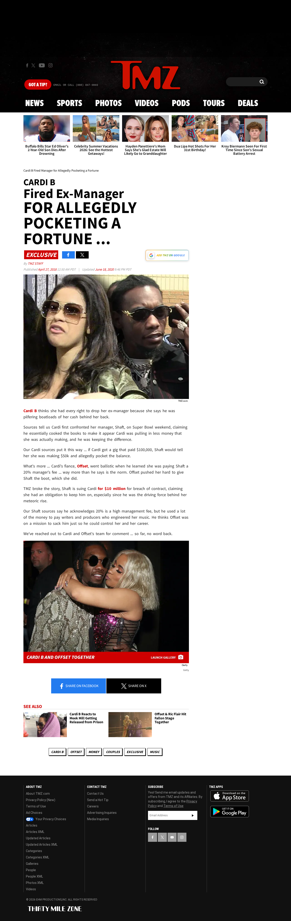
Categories (34, 851)
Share (81, 685)
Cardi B (57, 752)
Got (38, 85)
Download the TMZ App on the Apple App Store (229, 796)
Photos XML (35, 883)
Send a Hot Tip (97, 800)
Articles (31, 825)
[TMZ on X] (34, 65)
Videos (146, 103)
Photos (108, 103)
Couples (113, 752)
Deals (248, 103)
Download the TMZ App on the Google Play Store (229, 811)
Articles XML (35, 832)
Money (93, 752)
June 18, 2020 (104, 269)
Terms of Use (36, 806)
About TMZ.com (38, 793)
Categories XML (37, 857)
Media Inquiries (98, 819)
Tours (214, 103)
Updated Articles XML (42, 844)
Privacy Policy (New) (40, 800)
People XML (34, 876)
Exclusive (135, 752)
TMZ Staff (35, 263)
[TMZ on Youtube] (42, 65)
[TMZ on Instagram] (50, 65)
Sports (69, 103)
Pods (181, 103)
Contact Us (95, 793)
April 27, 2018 (47, 269)
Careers (93, 806)
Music (155, 752)
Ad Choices (34, 812)
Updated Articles (38, 838)
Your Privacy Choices (50, 819)
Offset (76, 752)
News (34, 103)
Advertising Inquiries (102, 812)
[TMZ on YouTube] (172, 837)
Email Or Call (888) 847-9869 (75, 85)
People (31, 870)
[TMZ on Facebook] (27, 65)
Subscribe (192, 815)
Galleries (32, 863)
